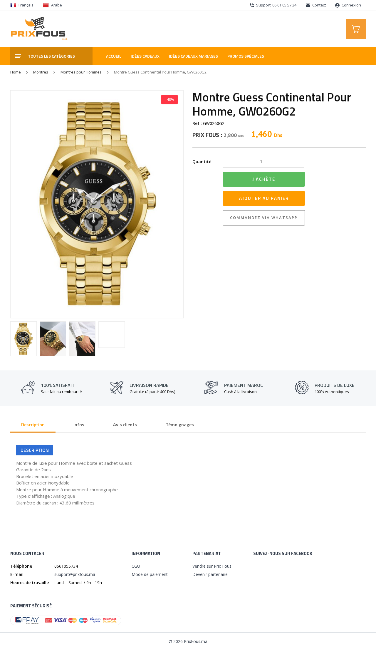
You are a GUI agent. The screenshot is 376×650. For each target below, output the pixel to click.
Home (15, 72)
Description (33, 424)
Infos (78, 424)
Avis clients (125, 424)
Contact (318, 5)
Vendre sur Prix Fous (211, 566)
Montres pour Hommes (81, 72)
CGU (136, 566)
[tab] (33, 425)
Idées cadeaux (145, 56)
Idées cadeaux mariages (193, 56)
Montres (40, 72)
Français (26, 5)
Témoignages (180, 424)
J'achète (263, 179)
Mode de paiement (150, 574)
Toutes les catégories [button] (51, 56)
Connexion (351, 5)
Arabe (56, 5)
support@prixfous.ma (74, 574)
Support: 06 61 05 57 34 (275, 5)
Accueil (113, 56)
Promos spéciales (245, 56)
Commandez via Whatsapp (264, 217)
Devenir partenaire (210, 574)
